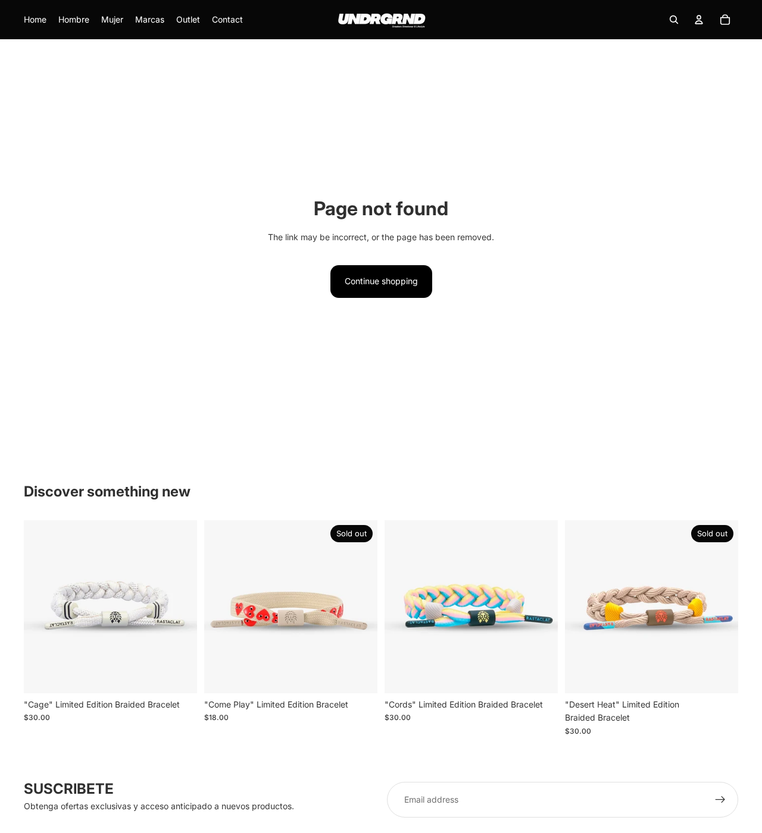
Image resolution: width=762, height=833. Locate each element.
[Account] (699, 20)
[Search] (674, 20)
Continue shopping (381, 281)
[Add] (178, 675)
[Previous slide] (42, 606)
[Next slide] (179, 606)
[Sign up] (720, 799)
